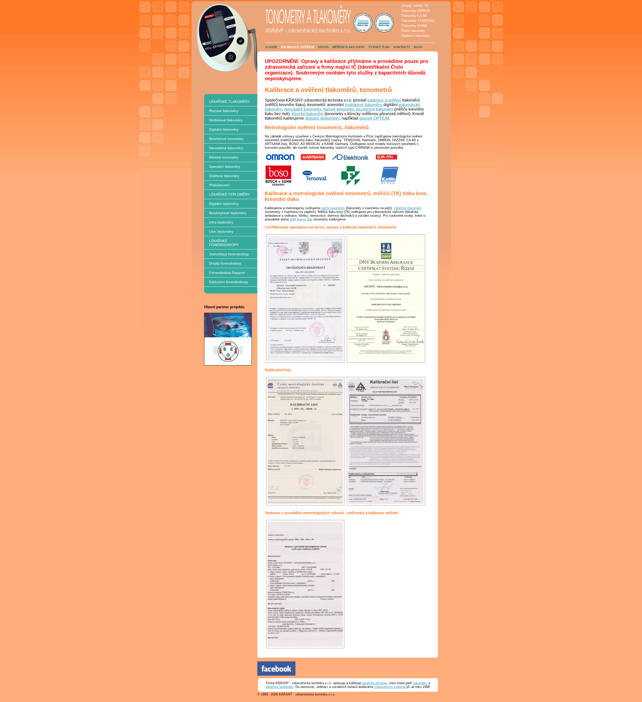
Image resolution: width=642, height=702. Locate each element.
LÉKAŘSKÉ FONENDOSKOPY (223, 243)
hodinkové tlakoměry (363, 105)
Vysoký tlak (379, 47)
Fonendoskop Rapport (227, 273)
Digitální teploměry (224, 204)
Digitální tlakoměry (223, 129)
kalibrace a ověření (384, 100)
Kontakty (401, 47)
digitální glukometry (322, 118)
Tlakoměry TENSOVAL (418, 21)
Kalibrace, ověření (297, 47)
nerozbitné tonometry (302, 109)
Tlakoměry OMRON (415, 11)
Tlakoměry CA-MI (414, 16)
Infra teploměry (221, 222)
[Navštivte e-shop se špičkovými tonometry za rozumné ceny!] (228, 364)
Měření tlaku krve (349, 47)
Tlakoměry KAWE (414, 26)
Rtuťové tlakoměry (223, 111)
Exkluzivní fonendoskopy (228, 282)
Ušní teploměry (221, 231)
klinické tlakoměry (308, 114)
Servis (323, 47)
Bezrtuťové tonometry (226, 139)
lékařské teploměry (279, 687)
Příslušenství (219, 185)
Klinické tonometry (223, 157)
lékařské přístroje (374, 683)
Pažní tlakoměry (413, 31)
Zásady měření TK (414, 6)
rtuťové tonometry (338, 109)
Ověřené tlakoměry (224, 176)
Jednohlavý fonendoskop (229, 254)
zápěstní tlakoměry (408, 208)
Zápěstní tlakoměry (415, 36)
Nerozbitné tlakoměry (226, 148)
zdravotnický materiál (390, 687)
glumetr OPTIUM (374, 118)
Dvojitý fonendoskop (225, 263)
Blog (418, 47)
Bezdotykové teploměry (227, 213)
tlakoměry (420, 683)
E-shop (271, 47)
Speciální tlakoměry (224, 167)
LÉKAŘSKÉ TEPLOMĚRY (229, 194)
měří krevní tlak (301, 219)
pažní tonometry (333, 208)
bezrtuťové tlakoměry (374, 109)
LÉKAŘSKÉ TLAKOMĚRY (229, 102)
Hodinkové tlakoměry (226, 120)
